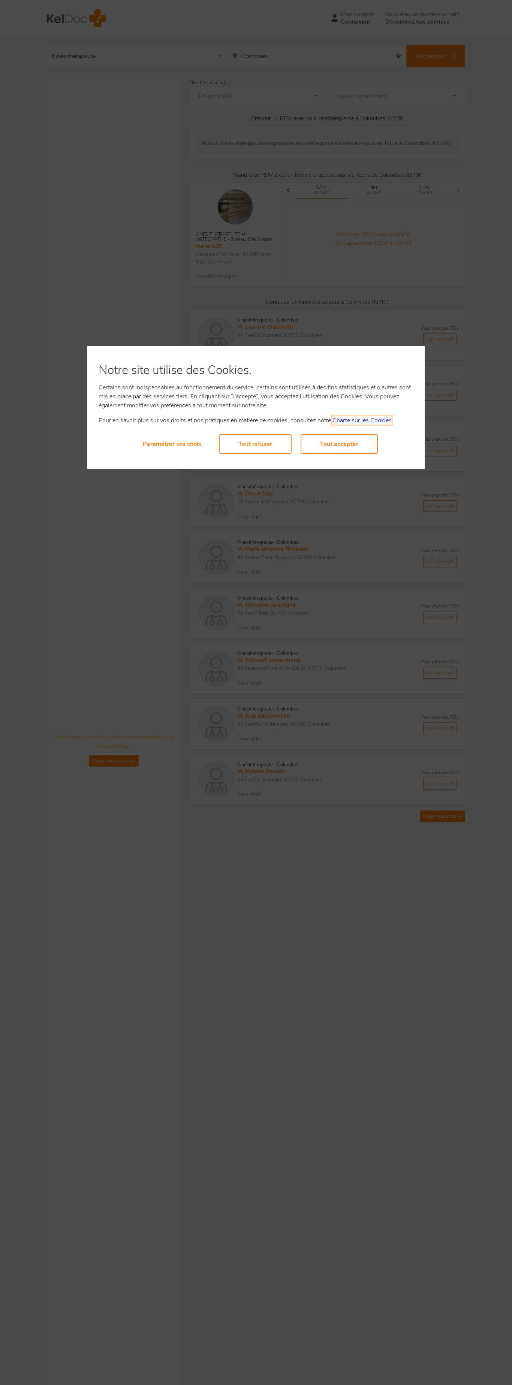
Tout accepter (339, 444)
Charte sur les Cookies (362, 420)
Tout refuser (255, 444)
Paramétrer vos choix (172, 444)
